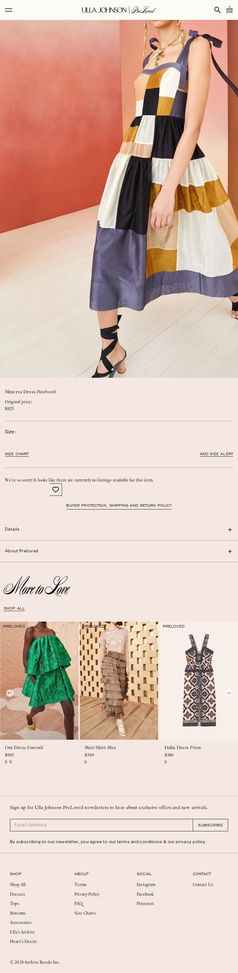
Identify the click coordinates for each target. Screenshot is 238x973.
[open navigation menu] (8, 10)
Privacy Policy (86, 894)
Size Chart (17, 453)
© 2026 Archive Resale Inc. (35, 962)
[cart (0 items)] (229, 9)
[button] (112, 369)
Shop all (14, 608)
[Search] (217, 10)
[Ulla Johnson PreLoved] (119, 10)
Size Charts (85, 913)
